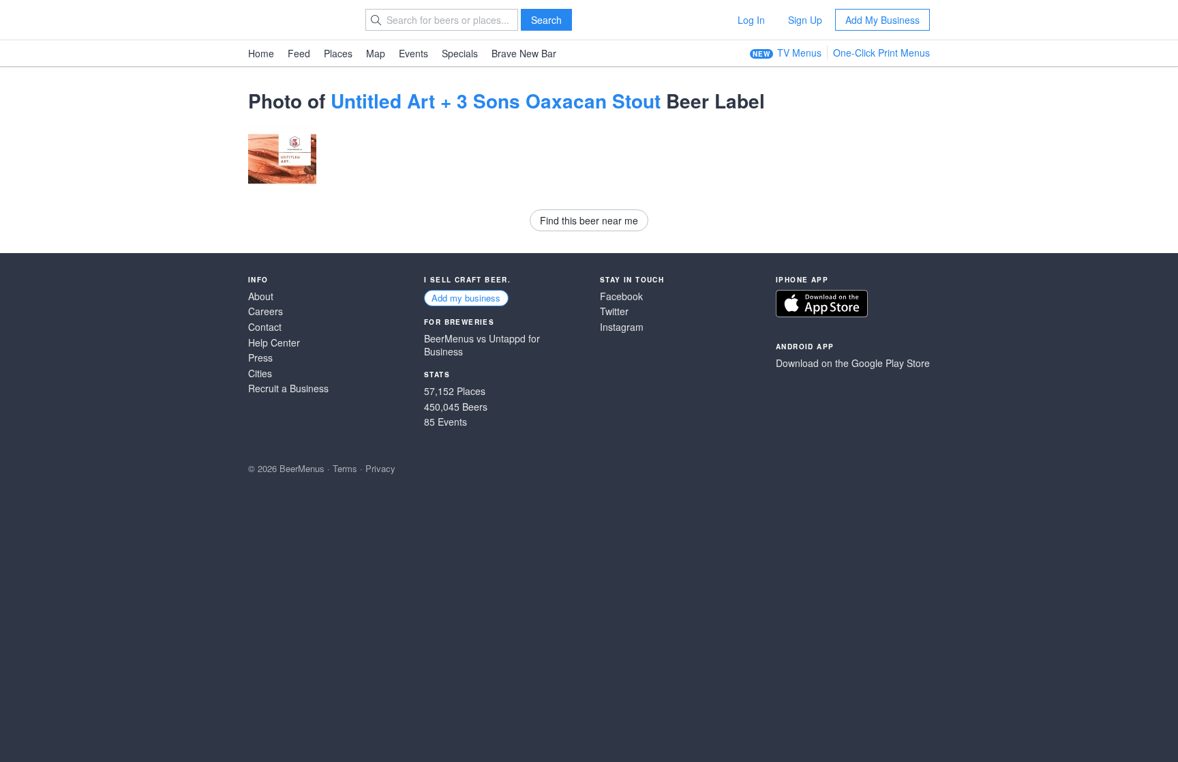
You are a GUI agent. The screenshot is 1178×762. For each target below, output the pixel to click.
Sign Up (805, 20)
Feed (299, 53)
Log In (751, 20)
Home (261, 53)
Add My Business (882, 20)
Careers (265, 311)
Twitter (614, 311)
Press (260, 357)
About (260, 296)
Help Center (274, 342)
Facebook (621, 296)
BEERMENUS (296, 19)
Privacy (380, 468)
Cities (260, 373)
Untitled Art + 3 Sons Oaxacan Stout (496, 101)
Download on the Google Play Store (853, 363)
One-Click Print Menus (881, 52)
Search (546, 20)
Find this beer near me (589, 220)
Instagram (622, 327)
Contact (265, 327)
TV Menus (799, 52)
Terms (345, 468)
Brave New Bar (524, 53)
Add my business (466, 297)
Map (375, 53)
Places (338, 53)
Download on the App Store (822, 303)
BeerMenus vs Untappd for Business (482, 345)
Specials (460, 53)
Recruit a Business (288, 388)
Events (413, 53)
